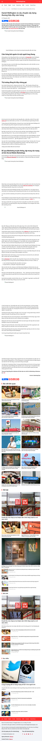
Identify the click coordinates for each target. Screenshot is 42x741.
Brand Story (32, 5)
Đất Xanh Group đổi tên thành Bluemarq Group (31, 484)
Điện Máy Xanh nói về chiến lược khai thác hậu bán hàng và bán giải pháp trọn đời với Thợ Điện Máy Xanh (11, 450)
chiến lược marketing (27, 185)
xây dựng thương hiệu (13, 28)
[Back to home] (21, 1)
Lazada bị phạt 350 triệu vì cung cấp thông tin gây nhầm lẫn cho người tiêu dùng (22, 587)
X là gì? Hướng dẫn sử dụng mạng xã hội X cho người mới (18, 684)
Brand (5, 5)
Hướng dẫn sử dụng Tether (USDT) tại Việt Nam (19, 711)
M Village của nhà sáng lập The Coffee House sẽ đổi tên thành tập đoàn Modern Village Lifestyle (11, 468)
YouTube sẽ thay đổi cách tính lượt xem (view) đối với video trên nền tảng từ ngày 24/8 (23, 581)
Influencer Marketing (11, 157)
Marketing (18, 5)
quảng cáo (4, 120)
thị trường (23, 92)
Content (27, 5)
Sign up (11, 736)
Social (13, 5)
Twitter (31, 199)
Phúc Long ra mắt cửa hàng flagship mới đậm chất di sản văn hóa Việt (23, 629)
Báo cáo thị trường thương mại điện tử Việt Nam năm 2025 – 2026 (22, 691)
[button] (2, 1)
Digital (9, 5)
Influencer (26, 231)
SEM (23, 5)
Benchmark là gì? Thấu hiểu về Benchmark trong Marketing (21, 698)
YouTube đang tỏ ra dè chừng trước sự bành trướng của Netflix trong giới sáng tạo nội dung (24, 575)
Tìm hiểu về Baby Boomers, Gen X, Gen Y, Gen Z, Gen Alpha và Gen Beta (23, 704)
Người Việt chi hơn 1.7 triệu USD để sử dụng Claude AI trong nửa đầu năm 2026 (25, 636)
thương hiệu (28, 57)
